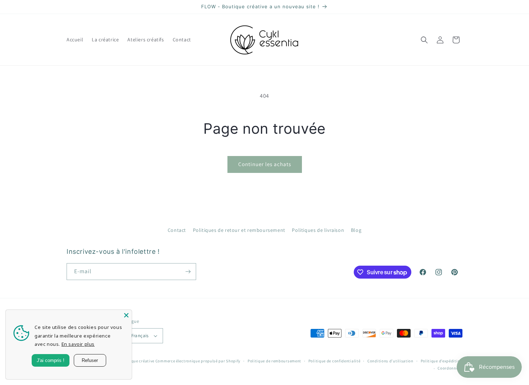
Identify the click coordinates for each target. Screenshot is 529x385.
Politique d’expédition (441, 360)
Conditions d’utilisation (390, 360)
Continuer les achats (264, 164)
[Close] (126, 315)
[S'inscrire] (188, 271)
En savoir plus (78, 344)
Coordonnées (450, 368)
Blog (356, 230)
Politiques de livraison (318, 230)
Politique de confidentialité (334, 360)
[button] (424, 40)
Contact (177, 230)
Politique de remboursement (274, 360)
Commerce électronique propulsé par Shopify (197, 360)
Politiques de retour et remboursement (239, 230)
